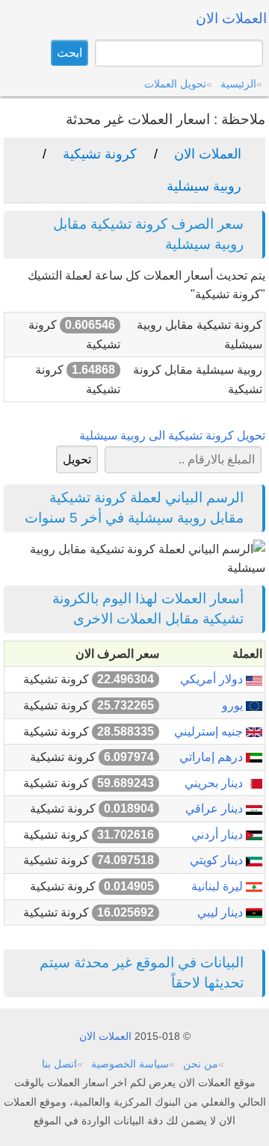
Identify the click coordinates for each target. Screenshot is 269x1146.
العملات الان (207, 154)
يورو (234, 705)
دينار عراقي (215, 808)
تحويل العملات (175, 84)
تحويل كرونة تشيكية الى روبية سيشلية (172, 435)
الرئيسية (238, 84)
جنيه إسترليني (210, 731)
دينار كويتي (218, 860)
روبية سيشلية (204, 186)
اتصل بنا (59, 1064)
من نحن (200, 1064)
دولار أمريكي (213, 679)
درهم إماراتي (212, 757)
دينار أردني (218, 834)
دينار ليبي (221, 912)
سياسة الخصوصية (130, 1064)
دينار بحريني (215, 783)
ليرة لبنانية (218, 886)
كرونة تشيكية (100, 154)
